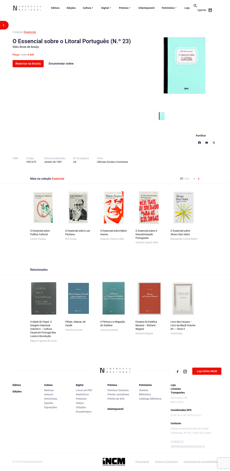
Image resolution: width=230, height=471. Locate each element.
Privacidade (142, 461)
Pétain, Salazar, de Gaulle (75, 323)
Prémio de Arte (116, 398)
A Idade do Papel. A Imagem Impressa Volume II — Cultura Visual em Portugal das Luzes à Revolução (43, 329)
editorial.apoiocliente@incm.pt (188, 446)
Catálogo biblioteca (150, 398)
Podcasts (81, 398)
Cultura (87, 7)
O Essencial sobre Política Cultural (40, 232)
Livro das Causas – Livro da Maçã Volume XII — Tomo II (183, 325)
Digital (105, 7)
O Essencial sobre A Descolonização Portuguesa (146, 234)
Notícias (49, 390)
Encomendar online (61, 63)
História (143, 390)
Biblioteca (145, 394)
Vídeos (80, 403)
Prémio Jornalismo (118, 394)
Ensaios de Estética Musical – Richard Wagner (146, 325)
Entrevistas (50, 398)
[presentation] (194, 178)
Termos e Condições (166, 461)
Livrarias (176, 388)
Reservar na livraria (28, 63)
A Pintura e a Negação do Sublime (112, 323)
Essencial (30, 32)
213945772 (177, 441)
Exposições (50, 407)
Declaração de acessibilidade (200, 461)
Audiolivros (82, 394)
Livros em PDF (84, 390)
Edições (71, 7)
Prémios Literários (118, 390)
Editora (55, 7)
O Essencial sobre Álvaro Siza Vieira (180, 232)
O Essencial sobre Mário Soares (113, 232)
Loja (187, 7)
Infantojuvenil (147, 7)
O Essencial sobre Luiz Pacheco (77, 232)
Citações (81, 407)
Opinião (48, 403)
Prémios (123, 7)
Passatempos (83, 411)
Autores (48, 394)
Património (168, 7)
